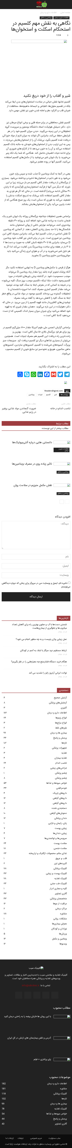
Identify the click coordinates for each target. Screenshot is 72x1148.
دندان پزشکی (60, 818)
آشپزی (64, 708)
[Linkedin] (27, 995)
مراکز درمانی (61, 909)
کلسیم (48, 394)
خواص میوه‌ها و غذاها (56, 783)
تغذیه (64, 753)
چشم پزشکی (61, 773)
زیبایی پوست (61, 828)
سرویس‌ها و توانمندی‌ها (56, 838)
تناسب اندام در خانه (60, 408)
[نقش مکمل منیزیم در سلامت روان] (62, 489)
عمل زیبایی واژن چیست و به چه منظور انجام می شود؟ (41, 639)
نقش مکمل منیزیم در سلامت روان (33, 485)
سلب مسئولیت (54, 1138)
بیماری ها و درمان (58, 733)
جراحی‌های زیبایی (58, 768)
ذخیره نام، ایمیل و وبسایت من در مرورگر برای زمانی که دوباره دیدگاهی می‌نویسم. (36, 585)
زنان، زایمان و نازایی (57, 823)
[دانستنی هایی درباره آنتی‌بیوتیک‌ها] (62, 446)
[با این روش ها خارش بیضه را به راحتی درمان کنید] (62, 1021)
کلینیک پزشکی (60, 869)
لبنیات (40, 394)
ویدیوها (63, 944)
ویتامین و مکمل (46, 17)
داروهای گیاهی (60, 798)
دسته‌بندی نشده (59, 808)
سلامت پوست (60, 843)
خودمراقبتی (61, 788)
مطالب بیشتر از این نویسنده (55, 428)
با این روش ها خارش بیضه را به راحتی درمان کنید (27, 1017)
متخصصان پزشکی (58, 899)
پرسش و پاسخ (60, 738)
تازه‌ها (64, 743)
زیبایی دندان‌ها (60, 833)
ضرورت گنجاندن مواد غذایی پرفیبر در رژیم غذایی (19, 410)
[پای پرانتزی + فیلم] (62, 1063)
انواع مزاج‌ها (61, 723)
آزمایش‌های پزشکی (58, 703)
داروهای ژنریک (60, 793)
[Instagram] (36, 995)
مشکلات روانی (60, 919)
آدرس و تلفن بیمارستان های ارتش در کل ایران (29, 1038)
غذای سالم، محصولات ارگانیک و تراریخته (48, 853)
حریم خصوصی (36, 1138)
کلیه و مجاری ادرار (58, 889)
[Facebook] (55, 995)
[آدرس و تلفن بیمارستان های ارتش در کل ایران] (62, 1042)
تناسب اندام (61, 763)
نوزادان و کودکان (59, 929)
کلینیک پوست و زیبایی (56, 874)
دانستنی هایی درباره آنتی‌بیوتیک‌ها (32, 442)
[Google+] (46, 995)
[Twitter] (18, 995)
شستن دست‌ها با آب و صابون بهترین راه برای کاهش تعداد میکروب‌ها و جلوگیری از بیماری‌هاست (39, 626)
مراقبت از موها (60, 904)
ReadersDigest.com (54, 390)
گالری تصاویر (61, 894)
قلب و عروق (61, 859)
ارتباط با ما (10, 1138)
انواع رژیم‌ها (61, 718)
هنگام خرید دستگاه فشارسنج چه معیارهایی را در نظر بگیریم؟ (39, 662)
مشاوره (63, 914)
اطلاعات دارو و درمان (61, 17)
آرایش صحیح (60, 698)
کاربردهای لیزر (60, 864)
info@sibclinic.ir (30, 986)
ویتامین (31, 394)
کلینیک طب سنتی (58, 884)
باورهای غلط (61, 728)
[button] (4, 4)
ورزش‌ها (63, 934)
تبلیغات (20, 1138)
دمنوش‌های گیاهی (58, 813)
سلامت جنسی (60, 848)
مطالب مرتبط (62, 424)
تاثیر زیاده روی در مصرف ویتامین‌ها (32, 464)
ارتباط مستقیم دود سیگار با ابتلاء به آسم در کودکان (43, 650)
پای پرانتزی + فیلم (42, 1059)
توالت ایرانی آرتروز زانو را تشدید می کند (48, 673)
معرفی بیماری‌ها (59, 924)
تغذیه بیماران (60, 758)
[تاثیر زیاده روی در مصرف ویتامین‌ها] (62, 468)
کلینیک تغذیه (60, 879)
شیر (55, 394)
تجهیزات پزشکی (59, 748)
